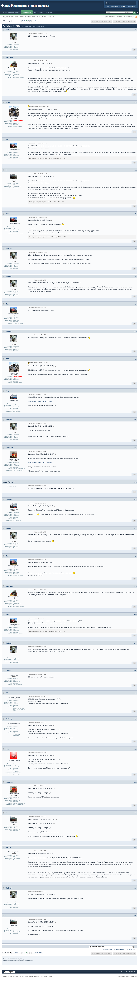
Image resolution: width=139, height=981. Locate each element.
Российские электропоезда (11, 12)
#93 (136, 102)
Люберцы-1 (10, 719)
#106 (135, 499)
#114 (135, 719)
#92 (136, 57)
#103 (135, 420)
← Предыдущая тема (106, 949)
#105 (135, 482)
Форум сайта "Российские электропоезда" (16, 16)
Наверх (4, 976)
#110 (135, 614)
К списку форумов (12, 976)
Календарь (49, 12)
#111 (135, 643)
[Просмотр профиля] (13, 36)
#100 (135, 331)
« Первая (15, 21)
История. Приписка (48, 16)
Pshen (8, 693)
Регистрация (122, 6)
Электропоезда (35, 16)
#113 (135, 693)
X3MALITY (9, 448)
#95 (136, 170)
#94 (136, 139)
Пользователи (38, 12)
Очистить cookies (23, 976)
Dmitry (8, 749)
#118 (135, 847)
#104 (135, 448)
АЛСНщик (9, 57)
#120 (135, 916)
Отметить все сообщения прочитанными (40, 976)
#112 (135, 671)
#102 (135, 391)
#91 (136, 30)
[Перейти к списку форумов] (25, 5)
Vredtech (9, 30)
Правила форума (109, 16)
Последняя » (39, 21)
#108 (135, 556)
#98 (136, 276)
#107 (135, 528)
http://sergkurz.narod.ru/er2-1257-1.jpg (40, 401)
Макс (7, 139)
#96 (136, 214)
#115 (135, 749)
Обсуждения (26, 12)
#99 (136, 304)
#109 (135, 586)
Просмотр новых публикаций (125, 16)
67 (6, 170)
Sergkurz (9, 391)
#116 (135, 782)
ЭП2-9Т (8, 847)
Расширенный (137, 13)
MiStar (8, 102)
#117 (135, 813)
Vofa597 (8, 671)
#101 (135, 359)
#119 (135, 888)
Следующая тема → (131, 949)
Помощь (132, 6)
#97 (136, 249)
